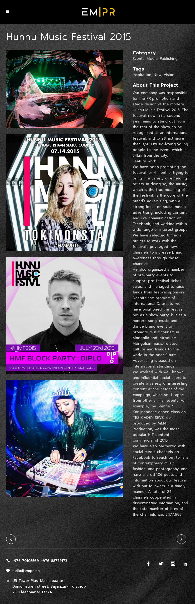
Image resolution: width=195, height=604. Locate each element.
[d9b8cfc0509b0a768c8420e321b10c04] (64, 253)
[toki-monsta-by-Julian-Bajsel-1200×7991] (64, 499)
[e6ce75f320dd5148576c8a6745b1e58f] (64, 130)
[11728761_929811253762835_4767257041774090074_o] (64, 376)
